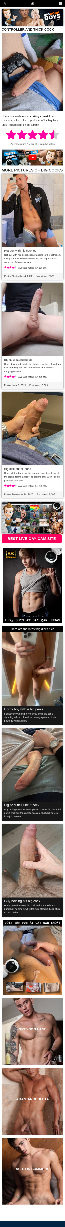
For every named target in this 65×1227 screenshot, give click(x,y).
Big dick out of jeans (17, 469)
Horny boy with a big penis (23, 709)
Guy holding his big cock (22, 901)
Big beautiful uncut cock (21, 805)
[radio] (11, 135)
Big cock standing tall (18, 359)
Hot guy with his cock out (20, 250)
